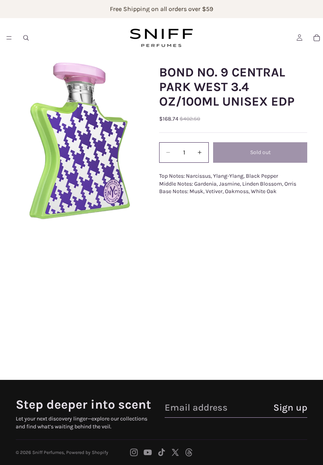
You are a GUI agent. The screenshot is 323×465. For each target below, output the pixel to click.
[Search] (26, 37)
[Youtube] (147, 452)
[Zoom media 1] (78, 140)
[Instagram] (134, 452)
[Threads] (189, 452)
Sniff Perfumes (48, 452)
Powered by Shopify (87, 452)
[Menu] (9, 38)
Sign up (290, 407)
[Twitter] (175, 452)
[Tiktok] (161, 452)
